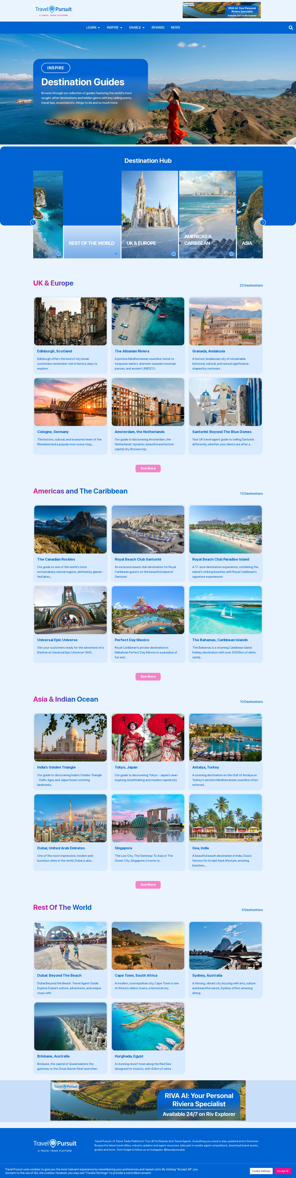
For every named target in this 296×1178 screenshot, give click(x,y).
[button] (33, 222)
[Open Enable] (143, 27)
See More (148, 468)
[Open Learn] (98, 27)
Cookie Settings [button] (261, 1171)
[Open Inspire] (121, 27)
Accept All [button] (283, 1171)
